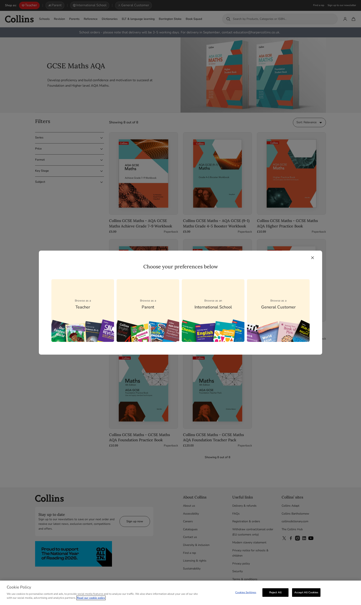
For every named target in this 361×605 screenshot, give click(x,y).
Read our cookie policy (91, 598)
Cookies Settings (245, 592)
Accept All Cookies (306, 592)
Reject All (275, 592)
